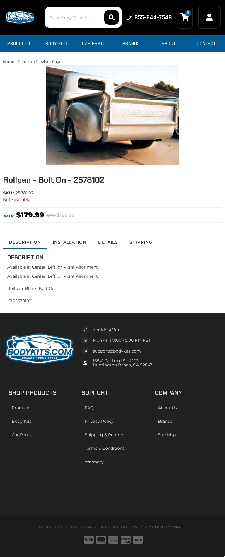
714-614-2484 (106, 329)
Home (8, 61)
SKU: (8, 193)
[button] (83, 17)
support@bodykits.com (117, 351)
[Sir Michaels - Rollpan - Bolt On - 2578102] (112, 115)
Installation (69, 242)
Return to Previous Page (39, 61)
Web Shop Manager (168, 527)
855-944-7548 (153, 17)
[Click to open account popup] (209, 17)
